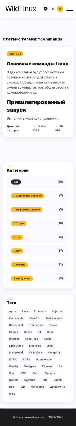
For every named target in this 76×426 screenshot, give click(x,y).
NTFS (12, 359)
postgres (30, 366)
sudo (36, 373)
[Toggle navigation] (69, 9)
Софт (17, 250)
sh (60, 366)
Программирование (27, 209)
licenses (35, 345)
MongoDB (54, 352)
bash (25, 311)
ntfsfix (26, 359)
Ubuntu (57, 380)
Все (16, 181)
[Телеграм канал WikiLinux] (46, 9)
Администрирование (28, 195)
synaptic (50, 373)
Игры (17, 237)
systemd (29, 380)
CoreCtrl (34, 318)
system (13, 380)
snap (12, 373)
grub (50, 332)
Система (19, 264)
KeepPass (31, 338)
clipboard (58, 311)
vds (22, 386)
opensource (44, 359)
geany (28, 332)
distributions (54, 318)
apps (12, 311)
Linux (50, 345)
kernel (48, 338)
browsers (40, 311)
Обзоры (19, 223)
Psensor (47, 366)
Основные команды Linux (37, 63)
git (39, 332)
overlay (13, 366)
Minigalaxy (35, 352)
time (44, 380)
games (13, 332)
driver (53, 325)
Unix (12, 386)
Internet (14, 338)
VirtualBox (37, 386)
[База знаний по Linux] (20, 8)
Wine (12, 393)
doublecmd (36, 325)
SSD (24, 373)
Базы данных (22, 278)
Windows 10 (57, 386)
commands (16, 318)
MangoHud (16, 352)
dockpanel (16, 325)
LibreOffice (16, 345)
